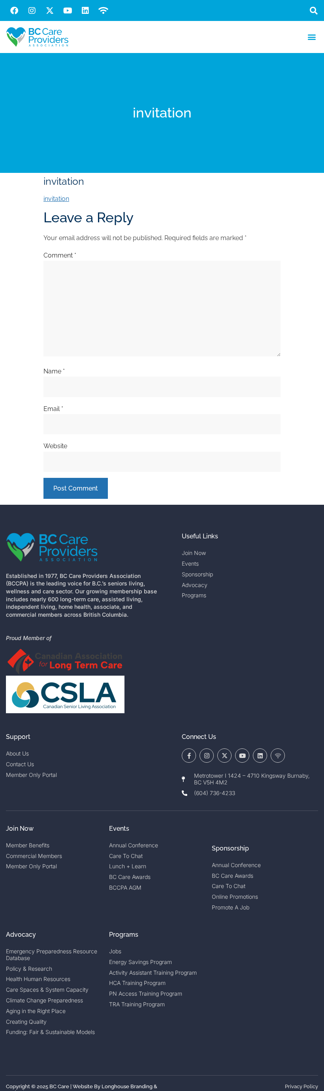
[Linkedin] (85, 11)
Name (54, 371)
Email (53, 409)
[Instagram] (32, 11)
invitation (56, 199)
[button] (313, 10)
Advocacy (21, 934)
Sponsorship (230, 848)
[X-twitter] (50, 11)
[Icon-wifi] (278, 755)
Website (55, 446)
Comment (59, 255)
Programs (123, 934)
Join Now (20, 828)
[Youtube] (67, 11)
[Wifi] (103, 11)
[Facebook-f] (189, 755)
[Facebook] (14, 11)
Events (119, 828)
